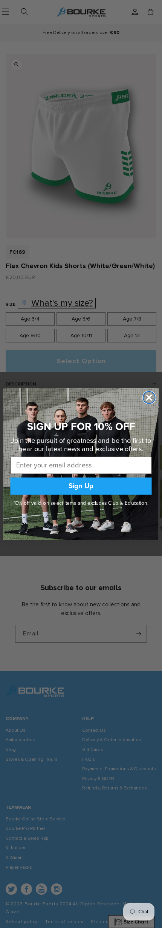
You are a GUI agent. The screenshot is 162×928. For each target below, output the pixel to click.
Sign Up (81, 486)
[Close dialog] (149, 398)
